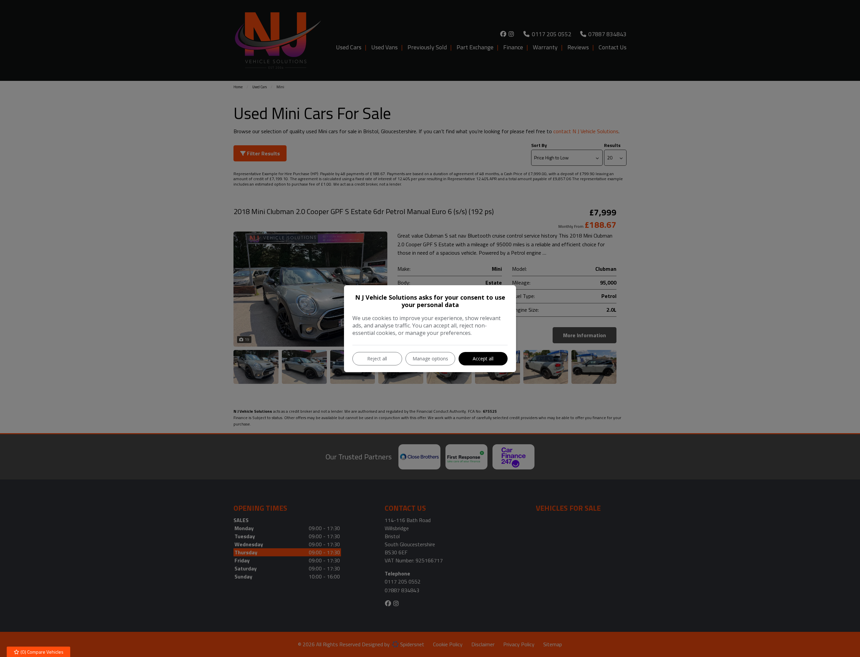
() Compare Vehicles (41, 651)
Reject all (377, 358)
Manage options (430, 358)
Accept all (483, 358)
